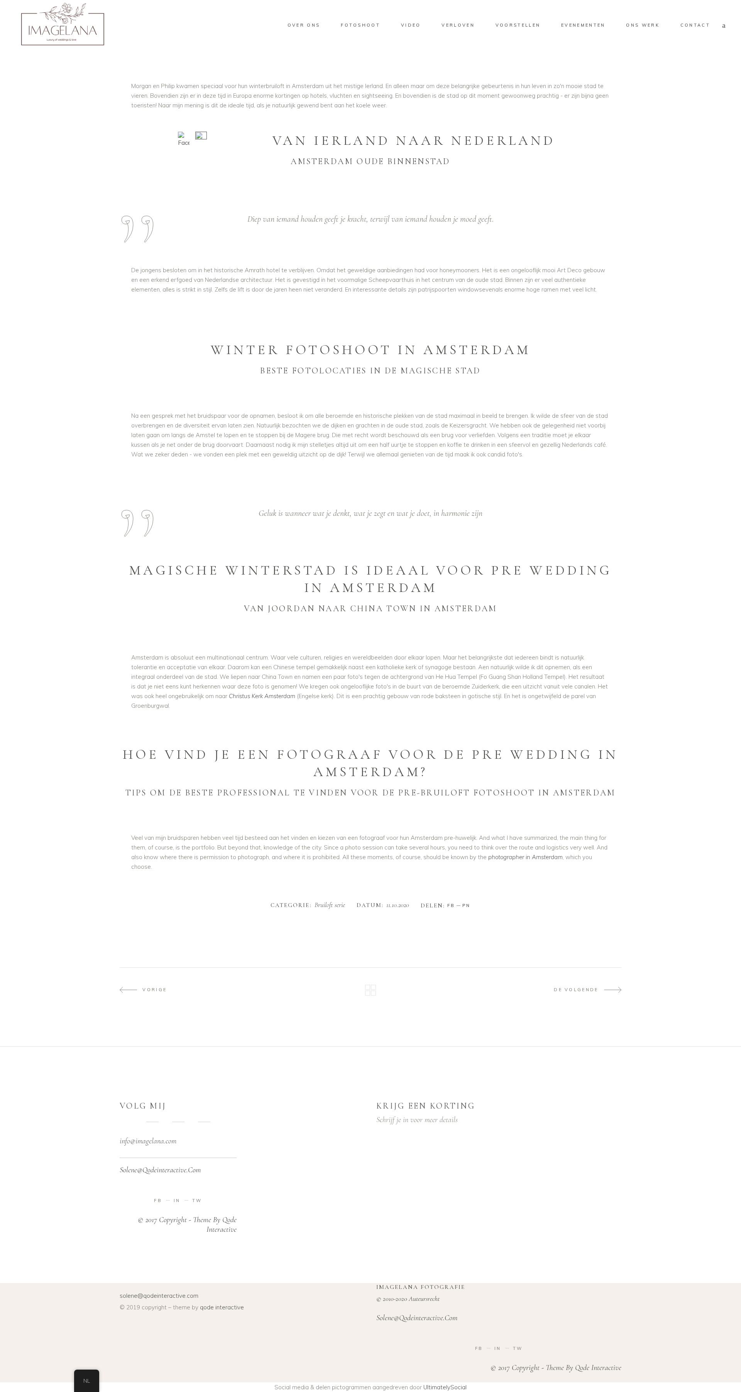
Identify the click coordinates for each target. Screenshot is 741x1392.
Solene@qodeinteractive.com (160, 1170)
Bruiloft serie (330, 905)
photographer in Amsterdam (525, 857)
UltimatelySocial (445, 1387)
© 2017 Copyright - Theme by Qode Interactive (556, 1367)
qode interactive (222, 1307)
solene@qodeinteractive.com (159, 1295)
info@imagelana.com (148, 1141)
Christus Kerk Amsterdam (262, 696)
